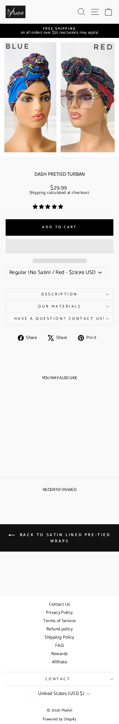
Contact (58, 679)
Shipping (37, 193)
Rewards (59, 653)
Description (59, 294)
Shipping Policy (59, 637)
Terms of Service (59, 621)
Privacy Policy (59, 612)
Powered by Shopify (59, 719)
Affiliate (59, 662)
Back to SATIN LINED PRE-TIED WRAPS (64, 538)
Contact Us (59, 604)
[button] (48, 207)
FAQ (59, 645)
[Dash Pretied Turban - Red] (29, 456)
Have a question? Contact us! (59, 319)
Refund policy (59, 629)
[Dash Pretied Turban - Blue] (22, 456)
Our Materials (59, 306)
